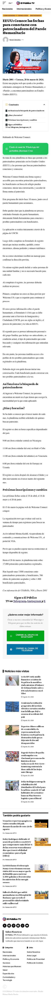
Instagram (34, 601)
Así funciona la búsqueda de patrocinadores (26, 110)
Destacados (35, 15)
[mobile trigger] (5, 3)
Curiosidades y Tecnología (16, 15)
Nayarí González (15, 40)
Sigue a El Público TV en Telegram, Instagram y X (18, 125)
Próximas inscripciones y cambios (22, 120)
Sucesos (39, 898)
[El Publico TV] (25, 3)
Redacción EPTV (10, 833)
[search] (46, 3)
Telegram (19, 601)
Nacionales (41, 826)
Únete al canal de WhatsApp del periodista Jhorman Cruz (24, 148)
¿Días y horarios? (15, 115)
